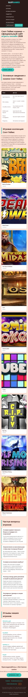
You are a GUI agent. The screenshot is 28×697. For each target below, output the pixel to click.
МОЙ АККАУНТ (10, 25)
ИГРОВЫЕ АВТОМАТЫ (11, 11)
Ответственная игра (12, 683)
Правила (7, 681)
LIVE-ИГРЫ (8, 5)
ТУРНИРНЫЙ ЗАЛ (10, 16)
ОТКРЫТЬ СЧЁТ (18, 25)
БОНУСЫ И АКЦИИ (10, 19)
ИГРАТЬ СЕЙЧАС (7, 70)
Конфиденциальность (17, 681)
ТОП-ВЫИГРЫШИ (10, 22)
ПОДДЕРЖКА (9, 14)
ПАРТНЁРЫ (8, 8)
